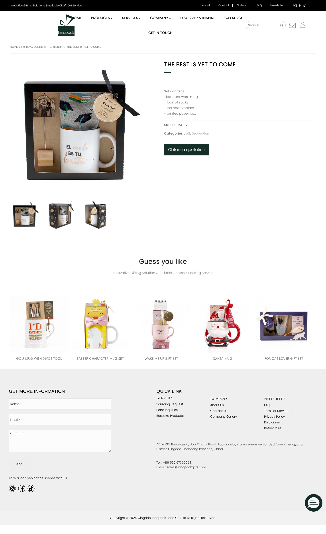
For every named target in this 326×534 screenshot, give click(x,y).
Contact (223, 5)
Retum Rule (272, 428)
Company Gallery (223, 416)
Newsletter (277, 5)
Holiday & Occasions (33, 46)
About (206, 5)
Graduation (56, 46)
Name (15, 404)
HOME (14, 46)
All (188, 133)
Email (15, 419)
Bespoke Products (170, 415)
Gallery (241, 5)
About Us (217, 405)
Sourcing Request (169, 404)
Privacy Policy (274, 416)
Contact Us (218, 411)
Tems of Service (276, 411)
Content (17, 433)
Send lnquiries (167, 410)
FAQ (259, 5)
